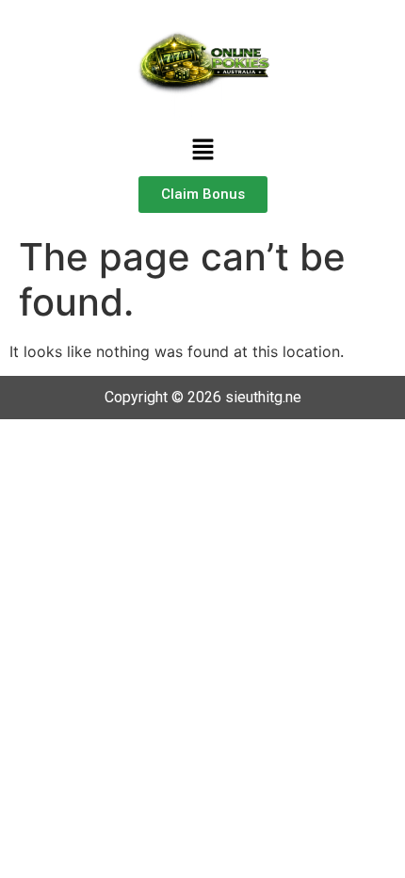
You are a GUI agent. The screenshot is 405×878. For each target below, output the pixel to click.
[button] (202, 151)
